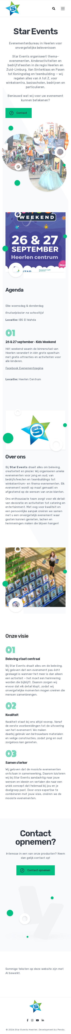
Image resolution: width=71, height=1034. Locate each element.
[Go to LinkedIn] (43, 1020)
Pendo (61, 1029)
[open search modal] (54, 8)
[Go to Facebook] (27, 1020)
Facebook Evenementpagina (24, 368)
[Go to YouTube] (37, 1020)
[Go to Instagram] (32, 1020)
